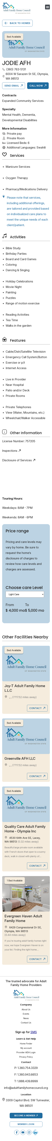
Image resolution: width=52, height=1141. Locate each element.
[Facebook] (16, 1132)
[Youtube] (22, 1132)
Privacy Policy (26, 1057)
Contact (35, 708)
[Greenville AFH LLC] (26, 736)
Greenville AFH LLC (19, 758)
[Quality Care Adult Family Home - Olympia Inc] (26, 804)
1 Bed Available (15, 880)
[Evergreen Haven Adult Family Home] (26, 894)
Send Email (12, 85)
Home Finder (26, 1043)
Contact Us (26, 1022)
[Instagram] (29, 1132)
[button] (47, 7)
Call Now (36, 85)
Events (26, 1014)
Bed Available (14, 650)
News (26, 1018)
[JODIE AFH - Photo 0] (26, 44)
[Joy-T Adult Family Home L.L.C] (26, 663)
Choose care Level (24, 587)
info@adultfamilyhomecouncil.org (26, 1088)
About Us (26, 1009)
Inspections (9, 450)
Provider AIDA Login (26, 1052)
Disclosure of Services (17, 460)
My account (26, 1048)
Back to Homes (19, 23)
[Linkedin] (35, 1132)
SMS (33, 1032)
